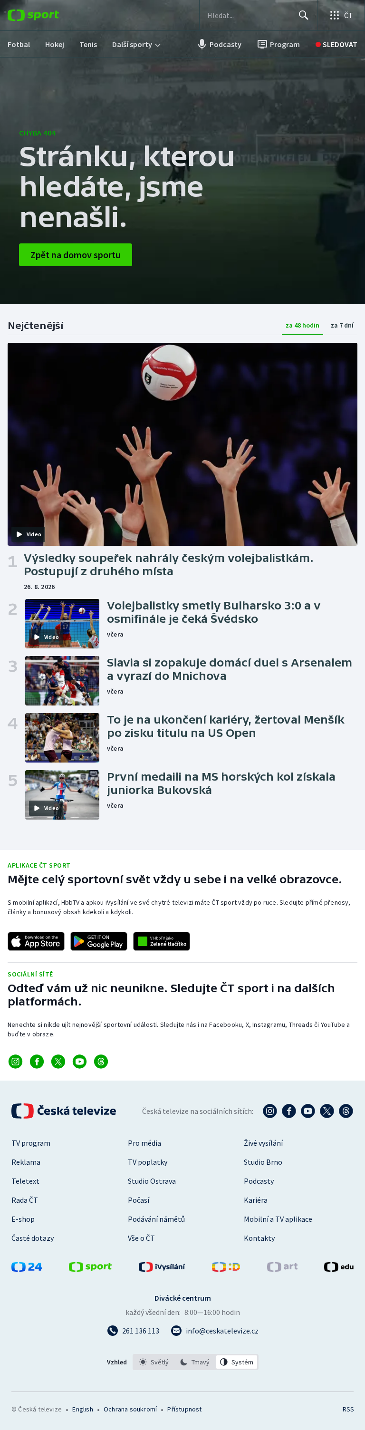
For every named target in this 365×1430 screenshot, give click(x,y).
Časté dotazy (32, 1238)
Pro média (144, 1143)
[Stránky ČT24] (26, 1269)
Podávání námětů (156, 1219)
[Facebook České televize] (289, 1111)
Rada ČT (24, 1200)
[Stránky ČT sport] (90, 1269)
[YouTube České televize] (308, 1111)
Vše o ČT (141, 1238)
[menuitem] (19, 44)
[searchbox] (249, 15)
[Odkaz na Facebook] (37, 1061)
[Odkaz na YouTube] (79, 1061)
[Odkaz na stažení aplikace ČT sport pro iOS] (36, 941)
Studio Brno (263, 1162)
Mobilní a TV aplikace (278, 1219)
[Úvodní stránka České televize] (64, 1111)
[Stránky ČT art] (282, 1269)
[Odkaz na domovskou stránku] (47, 15)
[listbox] (196, 1362)
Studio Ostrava (152, 1181)
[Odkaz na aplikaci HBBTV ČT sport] (161, 941)
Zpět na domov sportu (75, 255)
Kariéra (256, 1200)
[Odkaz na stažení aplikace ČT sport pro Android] (98, 941)
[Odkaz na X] (58, 1061)
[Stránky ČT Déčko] (226, 1269)
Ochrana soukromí (130, 1409)
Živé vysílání (263, 1143)
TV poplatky (147, 1162)
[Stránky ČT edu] (339, 1269)
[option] (154, 1362)
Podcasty (259, 1181)
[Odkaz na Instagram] (15, 1061)
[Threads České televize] (346, 1111)
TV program (30, 1143)
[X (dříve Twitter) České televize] (327, 1111)
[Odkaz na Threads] (101, 1061)
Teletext (25, 1181)
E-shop (23, 1219)
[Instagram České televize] (270, 1111)
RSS (348, 1409)
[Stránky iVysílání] (162, 1269)
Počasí (138, 1200)
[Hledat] (303, 15)
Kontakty (259, 1238)
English (82, 1409)
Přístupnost (184, 1409)
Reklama (25, 1162)
